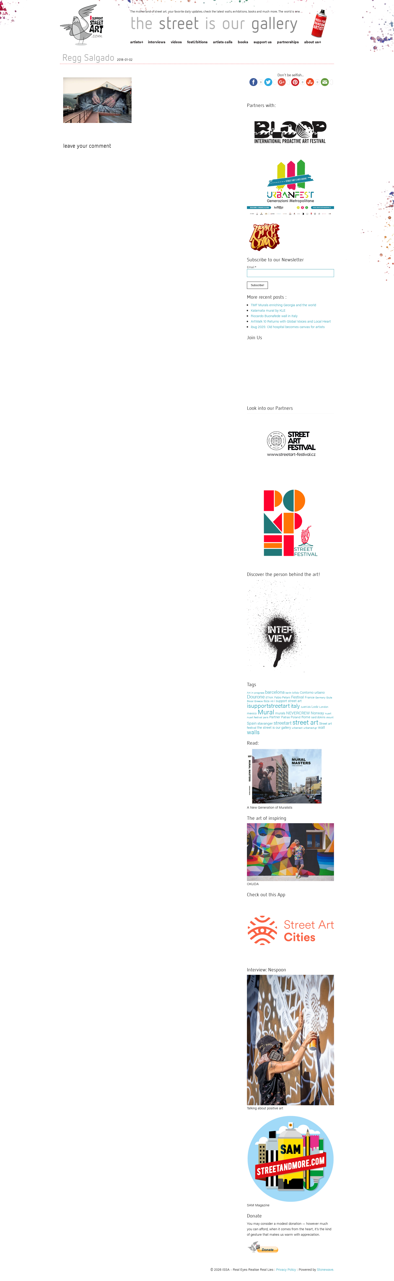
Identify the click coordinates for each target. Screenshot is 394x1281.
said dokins (318, 717)
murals (280, 713)
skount (329, 717)
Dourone (256, 696)
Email (251, 267)
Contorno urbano (312, 692)
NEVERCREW (298, 713)
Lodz (314, 706)
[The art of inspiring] (290, 851)
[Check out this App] (290, 929)
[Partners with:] (290, 130)
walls (253, 732)
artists (135, 41)
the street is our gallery (274, 727)
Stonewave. (325, 1269)
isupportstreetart (268, 705)
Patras (285, 717)
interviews (156, 41)
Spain (252, 723)
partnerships (288, 41)
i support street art (288, 700)
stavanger (265, 723)
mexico (252, 713)
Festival (297, 697)
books (243, 41)
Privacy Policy (286, 1269)
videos (176, 41)
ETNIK (269, 697)
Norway (317, 713)
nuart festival (254, 717)
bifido (295, 692)
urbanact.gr (310, 728)
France (309, 697)
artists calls (222, 41)
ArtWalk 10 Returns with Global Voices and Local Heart (291, 321)
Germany (320, 697)
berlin (288, 692)
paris (265, 717)
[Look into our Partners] (290, 443)
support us (263, 41)
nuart (328, 713)
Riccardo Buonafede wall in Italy (274, 315)
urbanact (297, 727)
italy (295, 705)
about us (311, 41)
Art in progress (255, 692)
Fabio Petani (282, 697)
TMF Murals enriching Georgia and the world (283, 304)
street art (305, 722)
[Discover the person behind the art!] (279, 627)
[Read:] (285, 775)
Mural (266, 711)
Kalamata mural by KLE (268, 310)
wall (321, 727)
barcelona (275, 691)
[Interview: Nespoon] (290, 1039)
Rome (305, 716)
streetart (283, 722)
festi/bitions (197, 41)
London (323, 707)
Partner (274, 716)
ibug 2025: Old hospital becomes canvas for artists (288, 326)
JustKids (306, 706)
